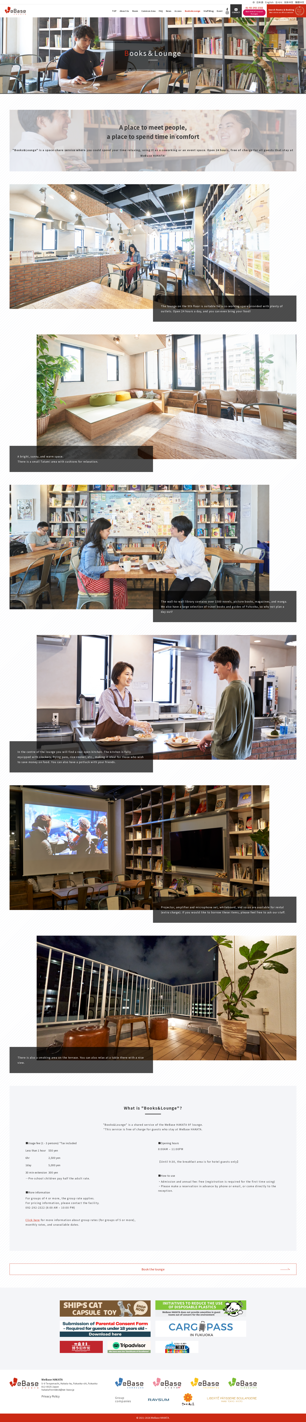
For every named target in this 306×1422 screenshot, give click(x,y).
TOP (114, 11)
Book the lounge (153, 1269)
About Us (124, 11)
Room (135, 11)
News (168, 11)
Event (219, 11)
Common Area (148, 11)
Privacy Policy (50, 1396)
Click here (33, 1220)
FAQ (161, 11)
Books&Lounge (192, 11)
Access (178, 11)
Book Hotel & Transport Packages (254, 12)
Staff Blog (209, 11)
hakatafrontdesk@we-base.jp (57, 1389)
